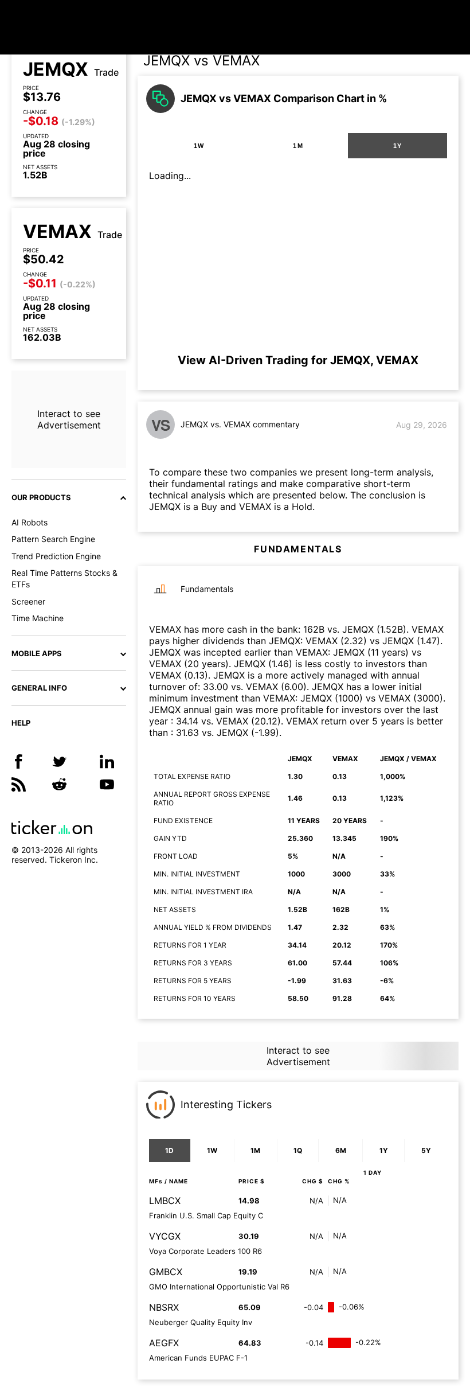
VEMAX (57, 232)
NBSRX (164, 1307)
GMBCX (165, 1271)
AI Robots (29, 522)
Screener (28, 601)
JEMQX (55, 69)
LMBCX (165, 1200)
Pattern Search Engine (53, 539)
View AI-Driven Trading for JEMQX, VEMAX (298, 360)
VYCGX (165, 1236)
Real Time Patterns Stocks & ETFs (64, 578)
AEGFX (164, 1343)
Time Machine (37, 618)
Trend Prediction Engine (56, 556)
